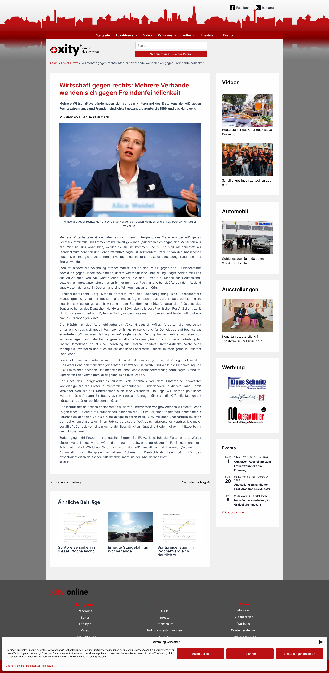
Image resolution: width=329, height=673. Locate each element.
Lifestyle (207, 35)
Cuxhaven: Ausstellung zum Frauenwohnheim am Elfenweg (252, 466)
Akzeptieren (200, 654)
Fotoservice (244, 610)
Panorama (165, 35)
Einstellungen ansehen (299, 654)
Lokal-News (124, 35)
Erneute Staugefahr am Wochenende (128, 549)
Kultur (186, 35)
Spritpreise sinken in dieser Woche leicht (76, 549)
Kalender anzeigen (233, 512)
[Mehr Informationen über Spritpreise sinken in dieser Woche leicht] (80, 527)
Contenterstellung (244, 630)
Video (147, 35)
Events (228, 35)
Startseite (103, 35)
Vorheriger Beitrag (66, 482)
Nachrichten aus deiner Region (171, 54)
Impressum (47, 665)
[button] (321, 642)
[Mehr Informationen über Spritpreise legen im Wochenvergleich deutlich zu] (180, 527)
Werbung (243, 623)
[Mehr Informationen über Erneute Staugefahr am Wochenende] (130, 527)
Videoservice (244, 617)
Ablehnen (250, 654)
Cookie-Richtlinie (15, 665)
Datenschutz (33, 665)
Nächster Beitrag (196, 482)
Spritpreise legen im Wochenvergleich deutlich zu (175, 551)
